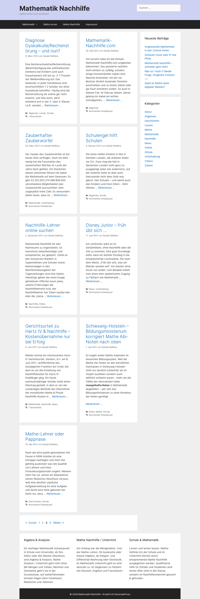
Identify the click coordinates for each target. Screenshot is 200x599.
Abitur (92, 411)
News (92, 289)
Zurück (30, 522)
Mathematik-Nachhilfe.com (101, 43)
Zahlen (149, 165)
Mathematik (28, 24)
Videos (149, 161)
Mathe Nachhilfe (71, 24)
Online (42, 304)
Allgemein (33, 113)
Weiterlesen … (53, 105)
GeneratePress (122, 594)
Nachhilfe (33, 304)
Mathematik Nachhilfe (54, 8)
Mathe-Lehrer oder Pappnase (44, 436)
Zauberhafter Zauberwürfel (39, 138)
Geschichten (35, 501)
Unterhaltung (47, 203)
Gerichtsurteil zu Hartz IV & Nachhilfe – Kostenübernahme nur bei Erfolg (47, 333)
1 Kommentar (35, 116)
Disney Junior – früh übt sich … (106, 227)
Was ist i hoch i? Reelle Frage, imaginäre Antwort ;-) (160, 75)
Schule (50, 113)
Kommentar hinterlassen (101, 111)
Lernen (42, 113)
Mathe (99, 411)
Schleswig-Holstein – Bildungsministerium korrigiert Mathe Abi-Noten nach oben (107, 333)
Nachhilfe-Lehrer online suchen (42, 227)
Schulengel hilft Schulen (101, 138)
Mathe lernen (50, 24)
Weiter (58, 522)
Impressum (91, 24)
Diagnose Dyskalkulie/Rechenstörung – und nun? (47, 45)
